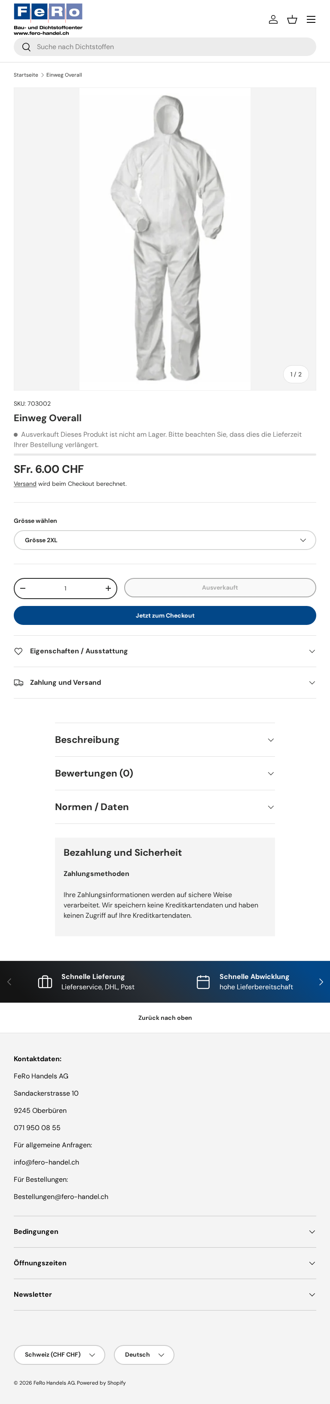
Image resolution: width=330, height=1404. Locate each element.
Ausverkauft (220, 587)
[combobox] (165, 46)
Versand (25, 484)
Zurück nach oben (165, 1018)
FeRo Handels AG (54, 1382)
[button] (292, 19)
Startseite (26, 75)
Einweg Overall (64, 75)
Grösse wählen (35, 521)
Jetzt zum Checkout (165, 615)
